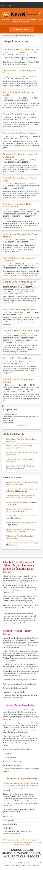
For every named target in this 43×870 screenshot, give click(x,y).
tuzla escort (37, 842)
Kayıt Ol (3, 6)
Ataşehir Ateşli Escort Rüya (17, 358)
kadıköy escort (21, 425)
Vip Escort (19, 188)
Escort (8, 117)
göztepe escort (34, 840)
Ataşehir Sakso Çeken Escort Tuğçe (21, 330)
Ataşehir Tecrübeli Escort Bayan (19, 133)
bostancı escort (6, 842)
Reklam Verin (21, 30)
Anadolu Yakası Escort (30, 212)
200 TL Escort (8, 266)
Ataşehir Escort (21, 55)
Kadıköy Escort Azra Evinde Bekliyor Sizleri (21, 439)
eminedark (9, 52)
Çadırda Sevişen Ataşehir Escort (19, 282)
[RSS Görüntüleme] (40, 5)
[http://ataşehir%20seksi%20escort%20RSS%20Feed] (38, 41)
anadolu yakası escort (15, 840)
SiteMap (26, 840)
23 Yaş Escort (26, 287)
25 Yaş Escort (26, 336)
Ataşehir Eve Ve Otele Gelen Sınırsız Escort (17, 205)
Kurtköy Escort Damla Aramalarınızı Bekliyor (21, 502)
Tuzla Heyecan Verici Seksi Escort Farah (20, 459)
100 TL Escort (33, 264)
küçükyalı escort (18, 842)
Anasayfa (5, 36)
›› (4, 406)
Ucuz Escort (34, 186)
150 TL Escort (14, 212)
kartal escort (28, 842)
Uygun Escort (8, 188)
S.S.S (5, 840)
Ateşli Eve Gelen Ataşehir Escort (19, 309)
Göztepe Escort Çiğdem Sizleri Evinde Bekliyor (22, 452)
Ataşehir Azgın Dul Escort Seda (19, 114)
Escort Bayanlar (24, 214)
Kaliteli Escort (23, 268)
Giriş (9, 6)
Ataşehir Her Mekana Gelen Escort (21, 49)
